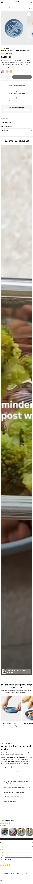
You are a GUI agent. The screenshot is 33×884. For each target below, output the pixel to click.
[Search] (26, 2)
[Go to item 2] (13, 832)
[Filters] (1, 859)
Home (2, 8)
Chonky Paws (5, 48)
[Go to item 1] (4, 832)
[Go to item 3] (21, 832)
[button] (3, 53)
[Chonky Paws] (16, 2)
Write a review (16, 839)
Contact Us (16, 772)
